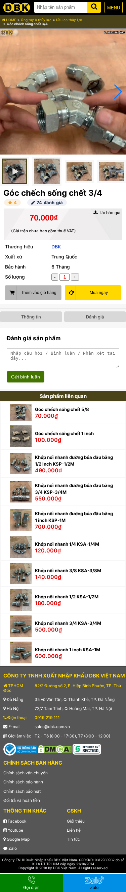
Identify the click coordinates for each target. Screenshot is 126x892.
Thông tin (31, 316)
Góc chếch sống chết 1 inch (64, 433)
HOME (10, 20)
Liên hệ (74, 830)
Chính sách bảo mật (22, 791)
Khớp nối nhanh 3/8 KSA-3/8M (68, 570)
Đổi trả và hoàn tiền (21, 800)
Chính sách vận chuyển (25, 772)
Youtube (15, 830)
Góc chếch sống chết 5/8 (62, 409)
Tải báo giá (108, 212)
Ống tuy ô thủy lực (36, 20)
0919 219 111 (47, 717)
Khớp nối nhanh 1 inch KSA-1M (67, 649)
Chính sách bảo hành (23, 781)
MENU (113, 7)
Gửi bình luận (25, 376)
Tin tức (73, 839)
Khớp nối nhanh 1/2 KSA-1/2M (66, 596)
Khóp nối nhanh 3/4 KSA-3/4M (68, 623)
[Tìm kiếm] (94, 6)
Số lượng (15, 277)
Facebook (17, 821)
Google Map (18, 839)
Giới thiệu (76, 821)
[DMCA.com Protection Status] (55, 748)
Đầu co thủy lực (69, 20)
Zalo (12, 848)
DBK (56, 246)
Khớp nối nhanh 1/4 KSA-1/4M (67, 544)
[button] (118, 91)
